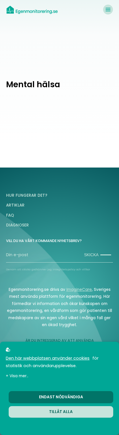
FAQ (10, 215)
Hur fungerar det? (26, 195)
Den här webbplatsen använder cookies (48, 358)
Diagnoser (17, 225)
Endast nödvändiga (61, 397)
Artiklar (15, 205)
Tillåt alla (61, 411)
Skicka (91, 255)
